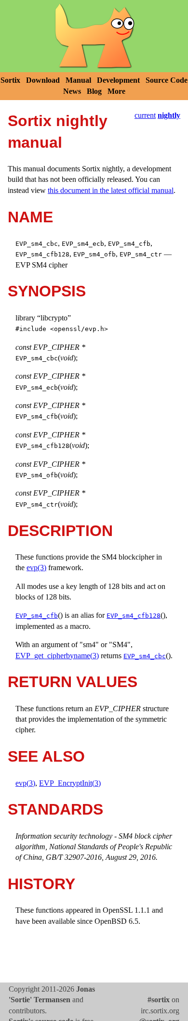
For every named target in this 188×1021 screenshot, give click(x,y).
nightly (169, 115)
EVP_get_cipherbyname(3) (57, 655)
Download (43, 80)
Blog (94, 91)
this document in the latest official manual (111, 190)
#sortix (159, 999)
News (72, 91)
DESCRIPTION (60, 530)
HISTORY (41, 884)
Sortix (10, 80)
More (116, 91)
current (145, 115)
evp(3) (36, 567)
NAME (30, 217)
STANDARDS (55, 809)
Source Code (167, 80)
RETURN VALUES (72, 681)
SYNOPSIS (47, 291)
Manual (78, 80)
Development (118, 80)
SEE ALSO (46, 756)
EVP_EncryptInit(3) (70, 783)
